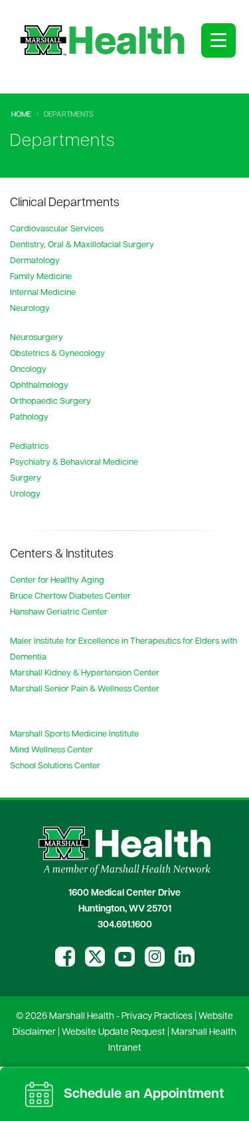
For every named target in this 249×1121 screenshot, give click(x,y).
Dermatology (35, 261)
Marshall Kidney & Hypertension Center (84, 673)
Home (21, 115)
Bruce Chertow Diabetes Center (70, 596)
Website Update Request (113, 1032)
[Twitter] (95, 957)
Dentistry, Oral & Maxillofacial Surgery (82, 245)
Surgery (25, 478)
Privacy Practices (157, 1017)
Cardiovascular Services (57, 229)
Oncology (28, 369)
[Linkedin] (185, 957)
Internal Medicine (43, 292)
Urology (25, 494)
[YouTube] (125, 957)
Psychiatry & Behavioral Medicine (74, 462)
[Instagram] (155, 957)
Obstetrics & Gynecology (57, 353)
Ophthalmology (39, 385)
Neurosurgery (36, 337)
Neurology (30, 308)
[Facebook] (65, 957)
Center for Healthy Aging (57, 580)
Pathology (29, 417)
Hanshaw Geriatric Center (59, 612)
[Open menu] (218, 40)
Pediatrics (29, 446)
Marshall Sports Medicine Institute (74, 734)
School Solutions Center (55, 766)
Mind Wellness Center (51, 750)
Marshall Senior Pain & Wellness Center (84, 689)
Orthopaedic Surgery (50, 401)
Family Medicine (41, 276)
